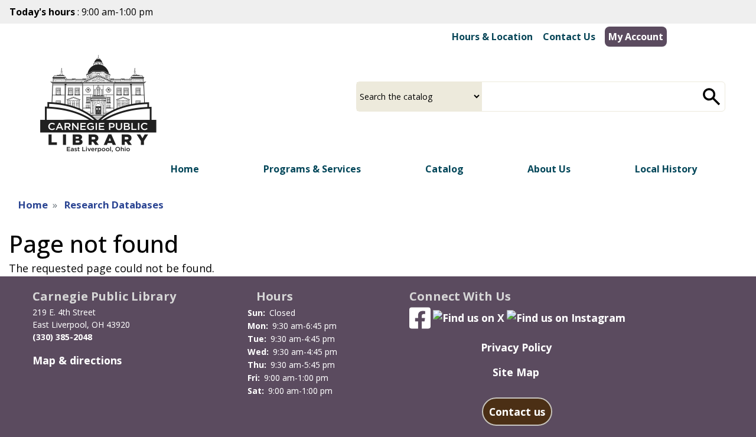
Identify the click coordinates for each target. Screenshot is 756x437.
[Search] (712, 96)
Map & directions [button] (77, 360)
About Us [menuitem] (549, 168)
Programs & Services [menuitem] (312, 168)
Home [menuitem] (185, 168)
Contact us (517, 412)
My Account (635, 36)
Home (33, 204)
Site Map (516, 372)
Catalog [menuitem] (444, 168)
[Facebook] (420, 316)
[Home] (98, 104)
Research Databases (114, 204)
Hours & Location (492, 36)
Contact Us (569, 36)
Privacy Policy (516, 347)
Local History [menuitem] (666, 168)
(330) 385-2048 (62, 337)
